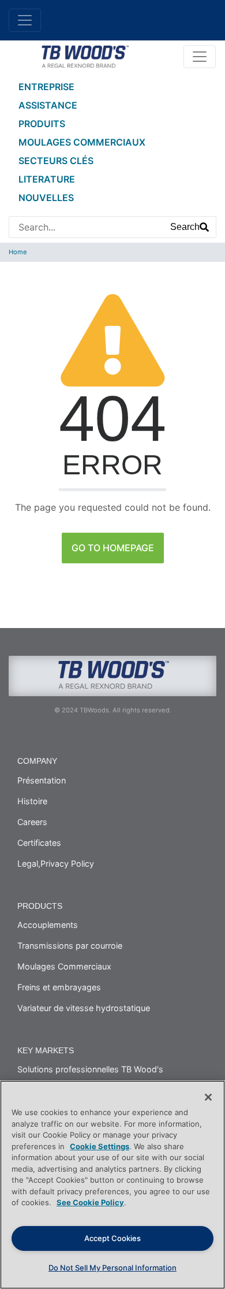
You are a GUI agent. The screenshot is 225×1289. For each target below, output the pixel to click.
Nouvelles (46, 197)
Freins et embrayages (59, 987)
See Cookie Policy (90, 1202)
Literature (46, 179)
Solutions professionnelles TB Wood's (90, 1069)
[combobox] (86, 227)
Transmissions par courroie (69, 945)
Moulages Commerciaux (81, 142)
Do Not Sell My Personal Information (112, 1267)
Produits (41, 123)
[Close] (208, 1097)
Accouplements (47, 925)
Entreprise (46, 86)
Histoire (32, 801)
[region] (112, 1184)
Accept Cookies (112, 1238)
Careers (32, 822)
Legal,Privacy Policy (55, 863)
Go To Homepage (113, 548)
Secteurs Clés (55, 160)
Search (185, 227)
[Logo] (84, 55)
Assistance (47, 105)
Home (18, 252)
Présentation (41, 780)
